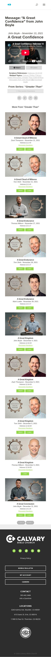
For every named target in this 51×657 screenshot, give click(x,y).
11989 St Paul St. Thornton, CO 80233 (25, 619)
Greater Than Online (30, 78)
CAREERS (25, 582)
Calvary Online (28, 75)
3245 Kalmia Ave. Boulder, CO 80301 (25, 610)
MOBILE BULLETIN (25, 568)
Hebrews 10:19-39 (35, 73)
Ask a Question (25, 598)
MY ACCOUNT (25, 575)
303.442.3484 (25, 595)
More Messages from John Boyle (26, 79)
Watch (18, 68)
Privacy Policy (25, 558)
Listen (35, 68)
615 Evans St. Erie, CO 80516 (25, 614)
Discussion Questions (26, 91)
